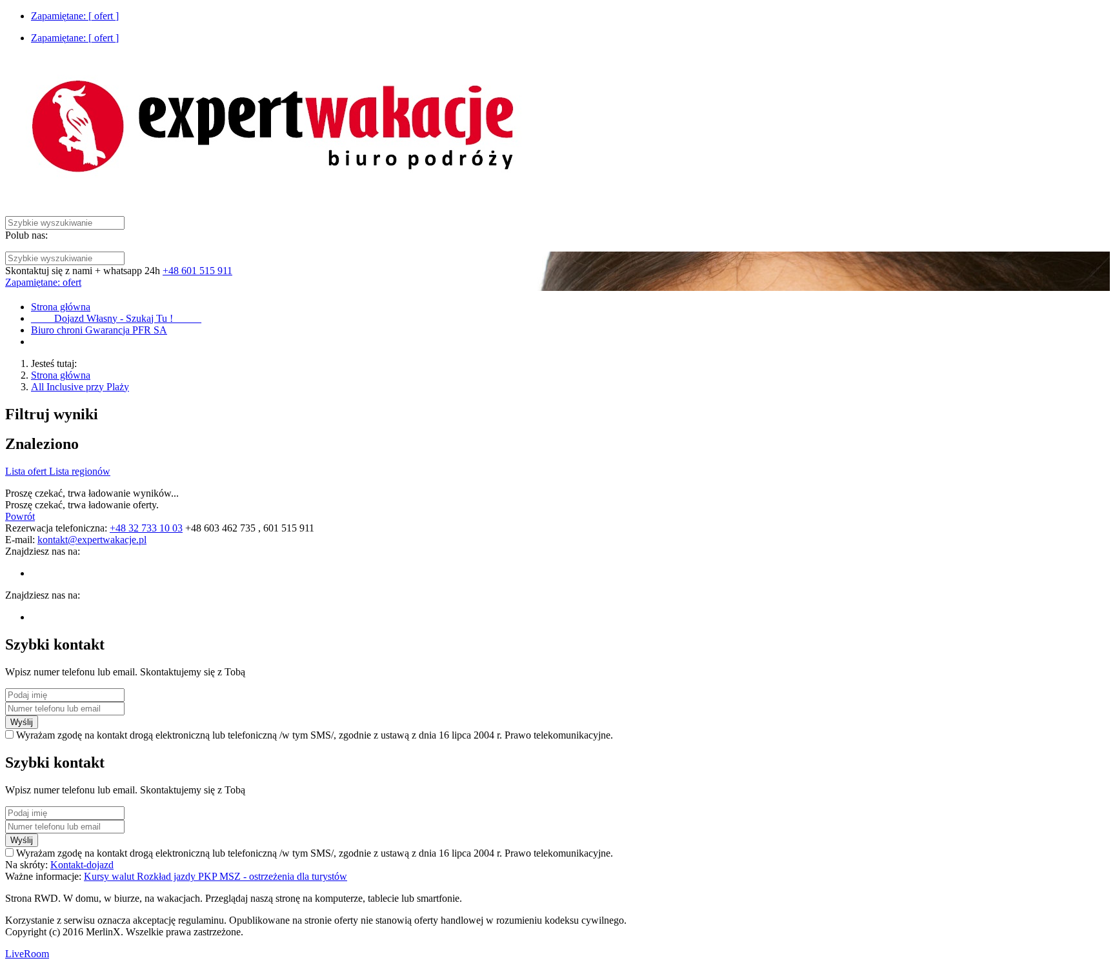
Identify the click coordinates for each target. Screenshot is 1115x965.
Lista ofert (27, 471)
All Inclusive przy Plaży (80, 386)
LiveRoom (27, 953)
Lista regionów (79, 471)
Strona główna (60, 375)
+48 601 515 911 (197, 270)
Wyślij (21, 722)
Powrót (20, 516)
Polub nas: (26, 235)
